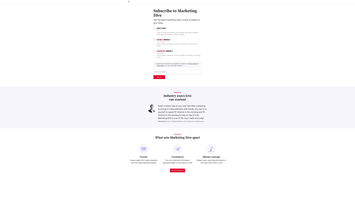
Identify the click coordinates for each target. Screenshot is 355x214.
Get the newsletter (177, 170)
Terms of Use (192, 63)
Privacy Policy (160, 65)
